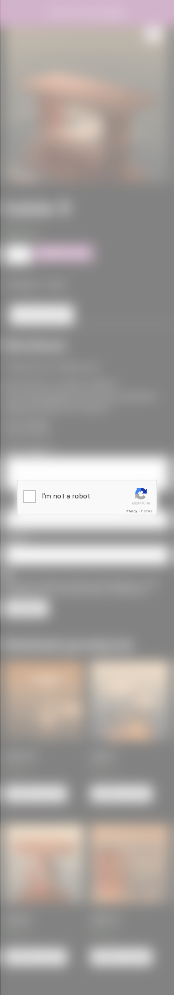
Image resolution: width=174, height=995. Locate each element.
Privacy (131, 511)
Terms (147, 511)
